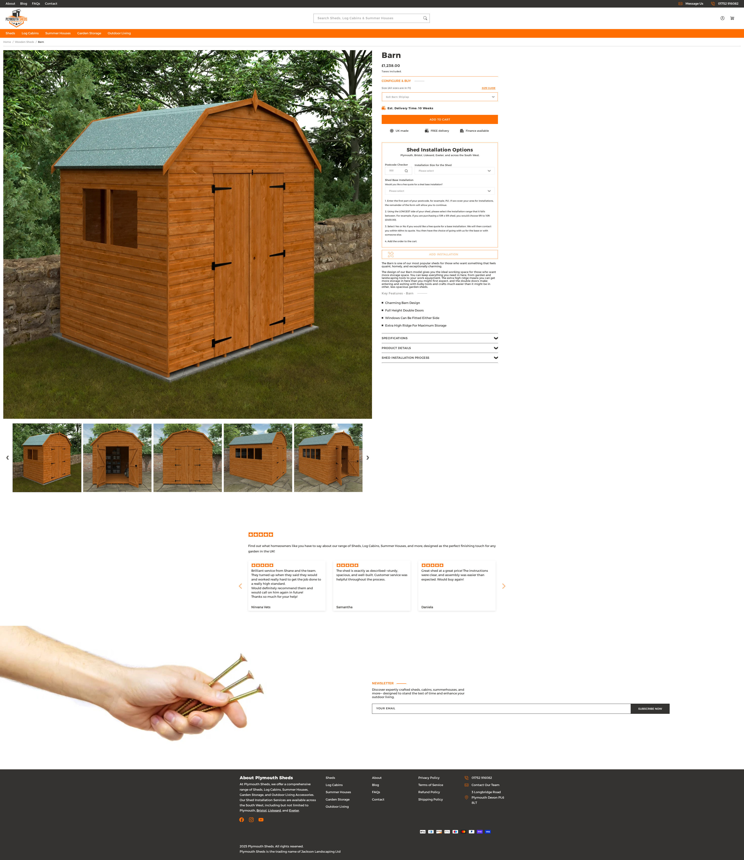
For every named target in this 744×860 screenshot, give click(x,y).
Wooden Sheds (24, 41)
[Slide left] (7, 457)
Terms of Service (430, 785)
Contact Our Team (485, 785)
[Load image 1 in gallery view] (47, 458)
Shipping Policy (430, 799)
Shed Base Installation (399, 179)
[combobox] (372, 18)
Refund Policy (429, 792)
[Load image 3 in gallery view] (187, 458)
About (10, 3)
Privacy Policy (429, 778)
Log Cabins (334, 785)
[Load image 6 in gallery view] (328, 458)
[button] (440, 338)
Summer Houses (338, 792)
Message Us (694, 3)
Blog (23, 3)
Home (7, 41)
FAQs (36, 3)
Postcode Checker (396, 164)
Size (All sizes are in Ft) (438, 87)
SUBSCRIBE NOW (650, 708)
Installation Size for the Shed (433, 165)
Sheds (330, 778)
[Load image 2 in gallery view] (117, 458)
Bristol (262, 810)
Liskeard (274, 810)
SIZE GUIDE (488, 88)
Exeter (294, 810)
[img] (374, 535)
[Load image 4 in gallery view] (258, 458)
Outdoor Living (337, 806)
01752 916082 (728, 3)
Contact (51, 3)
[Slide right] (367, 457)
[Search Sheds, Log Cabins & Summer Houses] (425, 18)
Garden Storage (338, 799)
